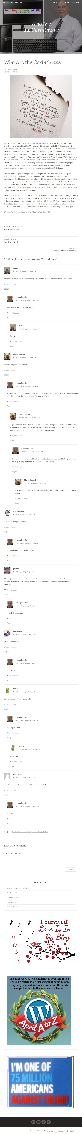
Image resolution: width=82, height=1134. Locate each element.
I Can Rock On (11, 902)
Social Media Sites (13, 897)
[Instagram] (49, 1121)
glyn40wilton (18, 511)
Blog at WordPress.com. (41, 1130)
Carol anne (17, 774)
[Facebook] (33, 1121)
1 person (13, 284)
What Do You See (16, 226)
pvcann (16, 568)
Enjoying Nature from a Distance (18, 888)
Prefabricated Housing (14, 893)
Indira (15, 689)
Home (76, 2)
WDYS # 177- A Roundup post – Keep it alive (30, 832)
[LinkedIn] (38, 1121)
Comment (70, 869)
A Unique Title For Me (12, 2)
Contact (67, 2)
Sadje (15, 268)
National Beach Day (13, 907)
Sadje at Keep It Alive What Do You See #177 (32, 212)
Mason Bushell (19, 354)
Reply (6, 289)
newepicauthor (11, 72)
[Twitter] (43, 1121)
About (56, 2)
